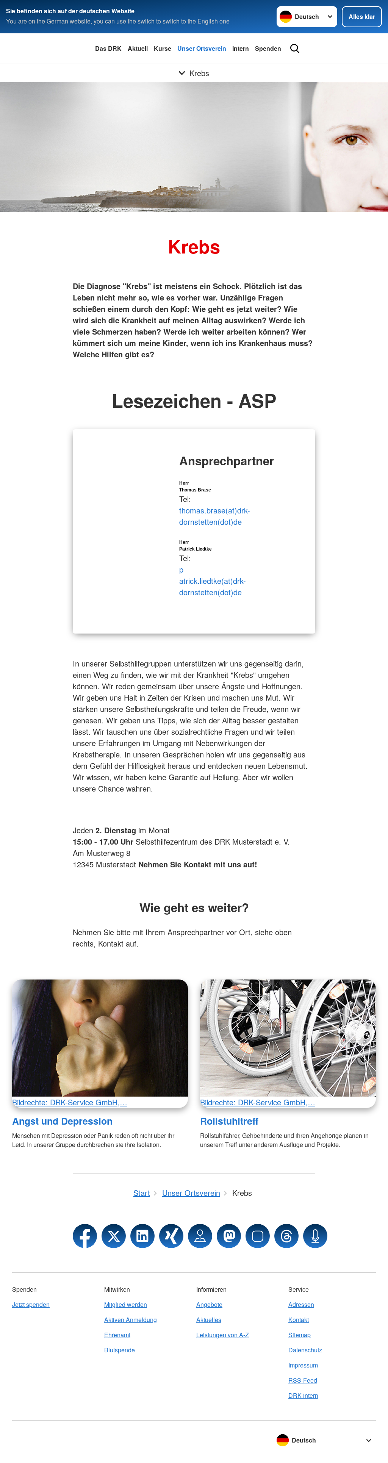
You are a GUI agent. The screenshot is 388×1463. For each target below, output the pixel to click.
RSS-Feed (302, 1380)
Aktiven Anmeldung (130, 1319)
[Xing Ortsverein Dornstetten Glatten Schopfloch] (171, 1236)
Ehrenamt (117, 1334)
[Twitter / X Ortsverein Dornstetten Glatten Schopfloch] (114, 1236)
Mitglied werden (125, 1304)
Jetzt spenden (31, 1304)
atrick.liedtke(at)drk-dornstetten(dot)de (212, 586)
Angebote (209, 1304)
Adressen (301, 1304)
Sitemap (299, 1334)
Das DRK (108, 48)
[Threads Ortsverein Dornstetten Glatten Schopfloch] (286, 1236)
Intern (240, 48)
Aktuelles (208, 1319)
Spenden (268, 48)
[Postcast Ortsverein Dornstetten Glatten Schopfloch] (315, 1236)
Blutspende (119, 1350)
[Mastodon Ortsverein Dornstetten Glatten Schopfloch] (229, 1236)
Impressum (303, 1365)
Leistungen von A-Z (222, 1334)
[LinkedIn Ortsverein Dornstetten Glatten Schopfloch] (142, 1236)
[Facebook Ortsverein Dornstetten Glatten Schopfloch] (85, 1236)
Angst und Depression (62, 1121)
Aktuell (138, 48)
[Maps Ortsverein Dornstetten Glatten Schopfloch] (200, 1236)
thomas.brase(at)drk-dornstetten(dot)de (214, 516)
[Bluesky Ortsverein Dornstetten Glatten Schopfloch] (258, 1236)
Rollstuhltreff (229, 1121)
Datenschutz (305, 1350)
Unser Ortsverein (201, 48)
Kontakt (298, 1319)
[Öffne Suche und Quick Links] (295, 48)
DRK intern (303, 1395)
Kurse (162, 48)
